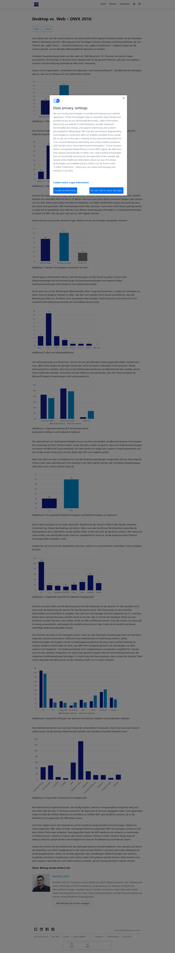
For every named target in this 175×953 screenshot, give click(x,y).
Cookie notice (61, 182)
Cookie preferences (65, 190)
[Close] (123, 98)
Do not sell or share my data (106, 190)
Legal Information (79, 182)
